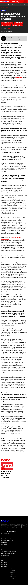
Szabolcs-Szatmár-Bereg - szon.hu (8, 558)
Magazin (12, 572)
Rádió (12, 578)
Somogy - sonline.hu (5, 557)
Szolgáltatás (12, 576)
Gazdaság (13, 570)
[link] (3, 469)
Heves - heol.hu (4, 549)
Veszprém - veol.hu (5, 564)
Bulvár (13, 574)
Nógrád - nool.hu (5, 555)
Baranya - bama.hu (5, 535)
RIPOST (2, 8)
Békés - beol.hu (4, 537)
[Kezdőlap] (4, 1)
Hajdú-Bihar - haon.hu (6, 548)
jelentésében (18, 77)
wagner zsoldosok (17, 25)
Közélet (13, 568)
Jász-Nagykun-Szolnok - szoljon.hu (8, 551)
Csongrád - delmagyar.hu (7, 540)
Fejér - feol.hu (4, 544)
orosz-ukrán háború (7, 23)
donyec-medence (6, 25)
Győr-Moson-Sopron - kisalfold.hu (8, 546)
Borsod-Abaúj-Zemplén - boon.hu (8, 538)
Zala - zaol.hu (4, 566)
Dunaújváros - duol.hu (6, 542)
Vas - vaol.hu (4, 562)
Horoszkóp (3, 4)
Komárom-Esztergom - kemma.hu (8, 553)
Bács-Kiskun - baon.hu (6, 533)
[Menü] (25, 1)
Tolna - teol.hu (4, 560)
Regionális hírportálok (13, 531)
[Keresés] (22, 2)
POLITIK (7, 8)
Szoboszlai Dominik (13, 4)
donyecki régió (18, 23)
